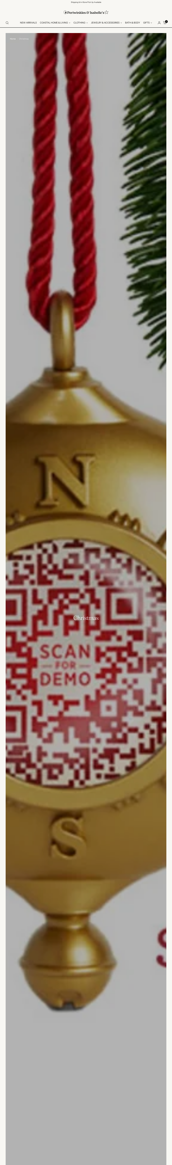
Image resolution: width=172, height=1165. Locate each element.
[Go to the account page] (159, 22)
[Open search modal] (7, 22)
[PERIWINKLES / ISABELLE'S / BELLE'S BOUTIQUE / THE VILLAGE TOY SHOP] (86, 12)
